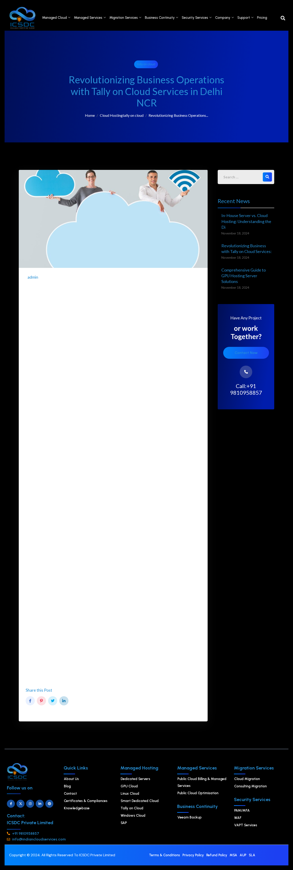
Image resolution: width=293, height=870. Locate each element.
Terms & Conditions (164, 855)
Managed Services (88, 18)
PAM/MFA (242, 810)
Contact (70, 793)
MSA (233, 855)
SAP (124, 823)
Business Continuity (160, 18)
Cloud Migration (247, 779)
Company (222, 18)
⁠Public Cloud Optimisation (197, 793)
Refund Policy (216, 855)
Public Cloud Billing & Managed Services (201, 782)
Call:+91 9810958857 (246, 389)
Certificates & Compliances (85, 801)
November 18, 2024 (235, 233)
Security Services (195, 18)
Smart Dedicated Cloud (140, 801)
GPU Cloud (129, 786)
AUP (243, 855)
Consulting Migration (250, 786)
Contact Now (246, 353)
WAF (237, 818)
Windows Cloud (133, 815)
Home (90, 115)
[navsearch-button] (283, 17)
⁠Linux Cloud (130, 793)
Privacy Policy (193, 855)
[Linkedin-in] (40, 804)
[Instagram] (30, 804)
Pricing (262, 18)
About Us (71, 779)
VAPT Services (245, 825)
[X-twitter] (20, 804)
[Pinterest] (49, 804)
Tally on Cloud (132, 808)
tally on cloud (146, 64)
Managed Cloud (54, 18)
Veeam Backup (189, 817)
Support (243, 18)
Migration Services (123, 18)
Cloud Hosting (111, 115)
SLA (252, 855)
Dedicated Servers (135, 779)
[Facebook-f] (11, 804)
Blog (67, 786)
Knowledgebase (77, 808)
